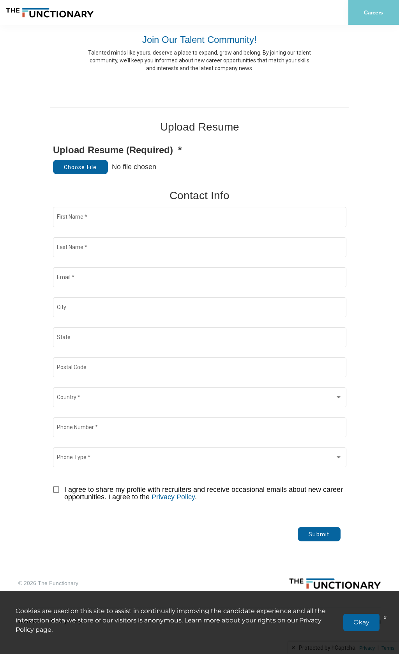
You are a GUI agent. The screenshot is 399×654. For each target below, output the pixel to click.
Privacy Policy (173, 497)
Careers (373, 12)
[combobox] (199, 399)
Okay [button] (361, 622)
